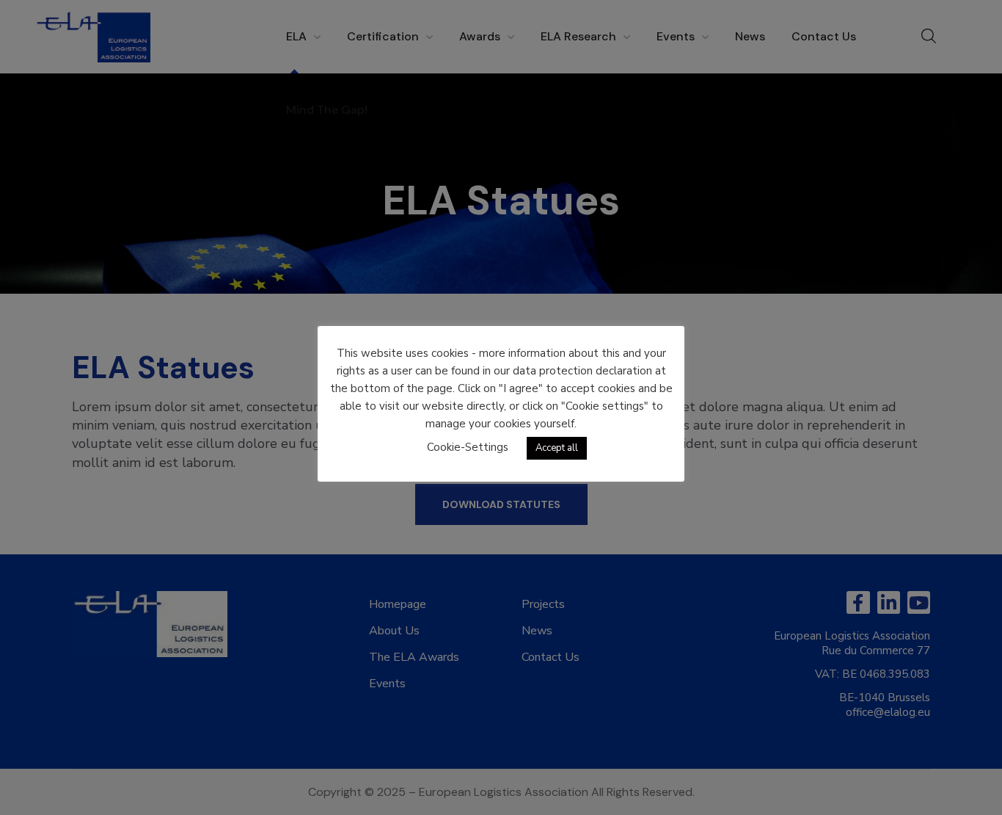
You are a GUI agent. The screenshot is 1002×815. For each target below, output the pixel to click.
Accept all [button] (556, 447)
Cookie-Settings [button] (467, 447)
